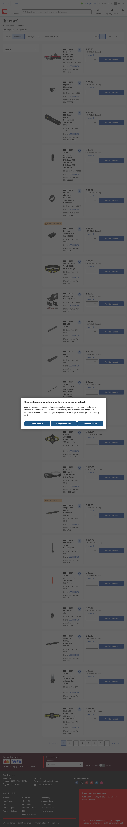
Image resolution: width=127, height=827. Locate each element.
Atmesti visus (90, 424)
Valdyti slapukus (63, 424)
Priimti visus (37, 424)
